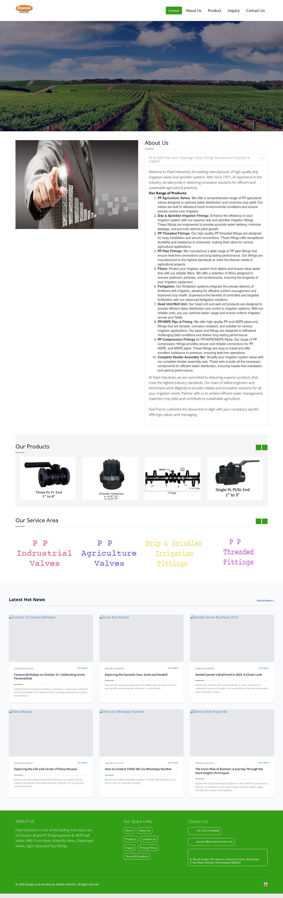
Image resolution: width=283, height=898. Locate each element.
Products (130, 839)
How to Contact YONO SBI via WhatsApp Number (138, 769)
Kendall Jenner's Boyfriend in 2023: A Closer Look (228, 675)
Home (173, 10)
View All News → (265, 600)
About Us (193, 10)
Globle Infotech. (66, 884)
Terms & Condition (136, 856)
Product (214, 10)
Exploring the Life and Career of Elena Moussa (45, 769)
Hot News (82, 668)
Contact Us (255, 10)
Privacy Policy (148, 848)
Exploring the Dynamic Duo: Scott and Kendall (136, 675)
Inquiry (234, 10)
